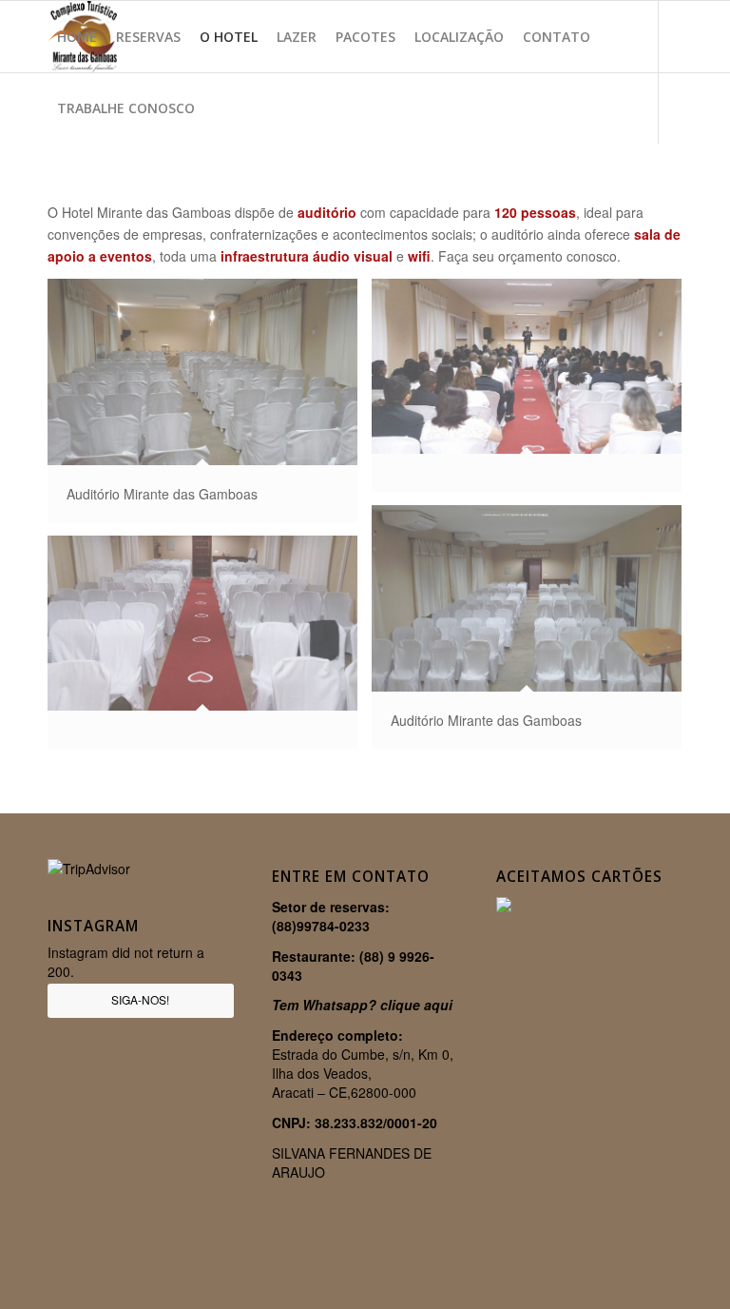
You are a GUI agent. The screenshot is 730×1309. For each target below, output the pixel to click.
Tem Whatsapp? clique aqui (362, 1004)
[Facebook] (53, 179)
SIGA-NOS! (140, 999)
